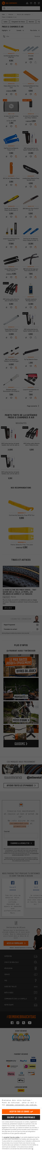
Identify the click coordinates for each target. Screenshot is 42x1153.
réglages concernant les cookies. (21, 1105)
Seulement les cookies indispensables (21, 1117)
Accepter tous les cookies (19, 1111)
